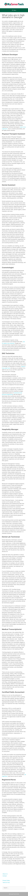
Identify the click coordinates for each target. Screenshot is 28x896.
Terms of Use (6, 882)
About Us (5, 874)
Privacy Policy (6, 880)
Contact (5, 876)
